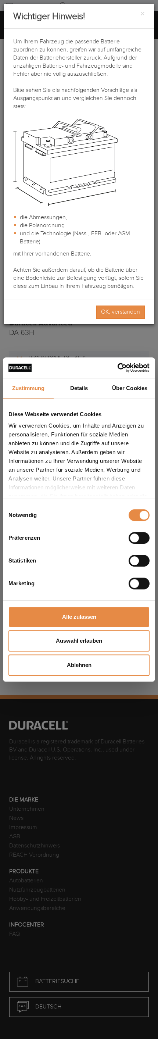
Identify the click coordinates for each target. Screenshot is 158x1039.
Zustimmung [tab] (28, 388)
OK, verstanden (120, 311)
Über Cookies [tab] (129, 388)
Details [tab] (79, 388)
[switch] (139, 538)
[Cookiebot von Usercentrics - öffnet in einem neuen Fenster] (117, 367)
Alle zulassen (79, 617)
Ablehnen (79, 665)
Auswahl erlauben (79, 641)
